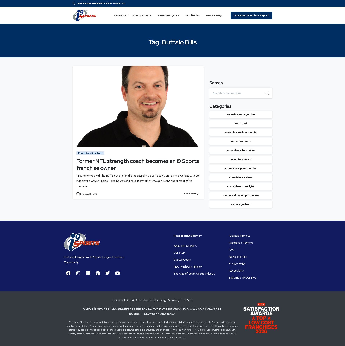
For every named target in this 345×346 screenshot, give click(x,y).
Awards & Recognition (241, 114)
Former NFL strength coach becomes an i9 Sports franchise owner (137, 164)
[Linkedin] (88, 273)
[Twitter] (107, 273)
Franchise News (241, 159)
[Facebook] (68, 273)
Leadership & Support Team (241, 195)
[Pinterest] (97, 273)
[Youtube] (117, 273)
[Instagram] (78, 273)
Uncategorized (240, 204)
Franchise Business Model (240, 132)
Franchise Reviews (240, 177)
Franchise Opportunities (240, 168)
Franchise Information (240, 150)
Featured (241, 123)
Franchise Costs (241, 141)
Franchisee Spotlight (240, 186)
